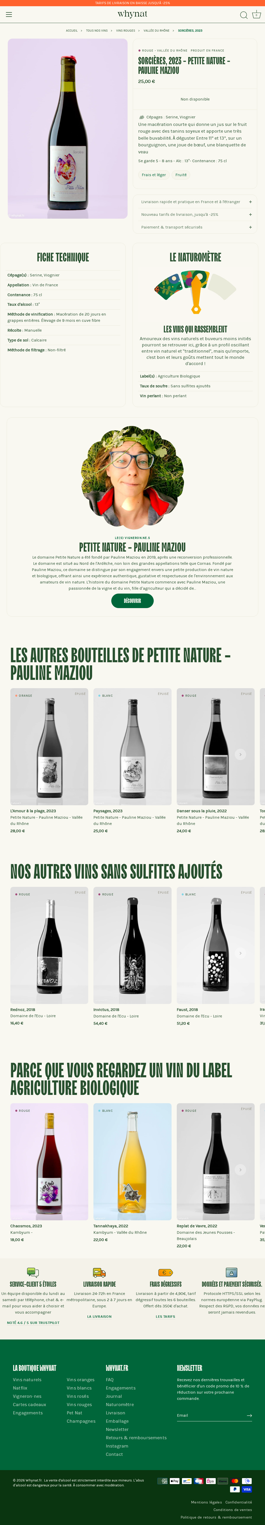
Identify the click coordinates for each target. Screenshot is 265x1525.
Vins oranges (80, 1380)
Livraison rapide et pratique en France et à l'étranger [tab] (190, 201)
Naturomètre (120, 1404)
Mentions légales (206, 1502)
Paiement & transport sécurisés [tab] (171, 227)
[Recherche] (243, 15)
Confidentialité (238, 1502)
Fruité (181, 174)
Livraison (116, 1413)
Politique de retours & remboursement (216, 1517)
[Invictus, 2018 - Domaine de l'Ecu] (132, 945)
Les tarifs (165, 1317)
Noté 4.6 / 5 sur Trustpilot (33, 1323)
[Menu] (9, 14)
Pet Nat (74, 1413)
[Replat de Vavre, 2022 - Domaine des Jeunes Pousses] (216, 1161)
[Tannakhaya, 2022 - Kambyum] (132, 1161)
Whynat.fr (34, 1480)
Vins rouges (79, 1404)
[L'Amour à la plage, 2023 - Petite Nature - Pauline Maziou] (49, 746)
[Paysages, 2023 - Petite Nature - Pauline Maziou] (132, 746)
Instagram (117, 1446)
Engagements (28, 1413)
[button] (24, 754)
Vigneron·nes (27, 1396)
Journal (114, 1396)
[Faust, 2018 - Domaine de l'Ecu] (216, 945)
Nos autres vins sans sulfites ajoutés (116, 872)
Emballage (117, 1421)
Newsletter (117, 1429)
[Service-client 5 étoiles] (33, 1273)
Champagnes (81, 1421)
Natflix (20, 1388)
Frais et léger (154, 174)
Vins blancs (79, 1388)
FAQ (110, 1380)
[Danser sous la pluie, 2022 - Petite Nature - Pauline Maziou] (216, 746)
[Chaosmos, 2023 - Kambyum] (49, 1161)
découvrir (132, 601)
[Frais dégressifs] (166, 1273)
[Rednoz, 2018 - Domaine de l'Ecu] (49, 945)
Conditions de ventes (233, 1509)
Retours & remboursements (136, 1438)
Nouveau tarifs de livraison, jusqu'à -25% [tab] (179, 214)
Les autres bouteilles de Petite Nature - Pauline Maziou (120, 665)
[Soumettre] (249, 1415)
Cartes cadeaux (29, 1404)
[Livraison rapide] (99, 1273)
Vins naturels (27, 1380)
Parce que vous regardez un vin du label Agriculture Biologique (121, 1080)
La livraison (99, 1317)
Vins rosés (78, 1396)
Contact (114, 1454)
